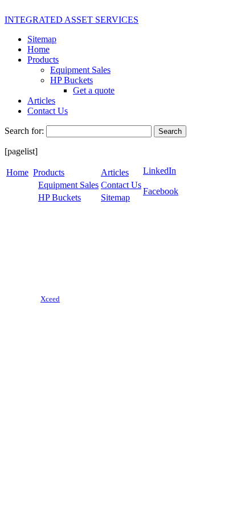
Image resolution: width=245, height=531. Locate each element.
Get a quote (94, 90)
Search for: (24, 131)
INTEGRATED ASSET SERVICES (71, 19)
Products (43, 59)
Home (38, 49)
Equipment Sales (80, 70)
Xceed (50, 299)
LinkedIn (159, 170)
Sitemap (41, 39)
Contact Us (47, 111)
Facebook (160, 191)
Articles (41, 100)
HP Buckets (71, 80)
